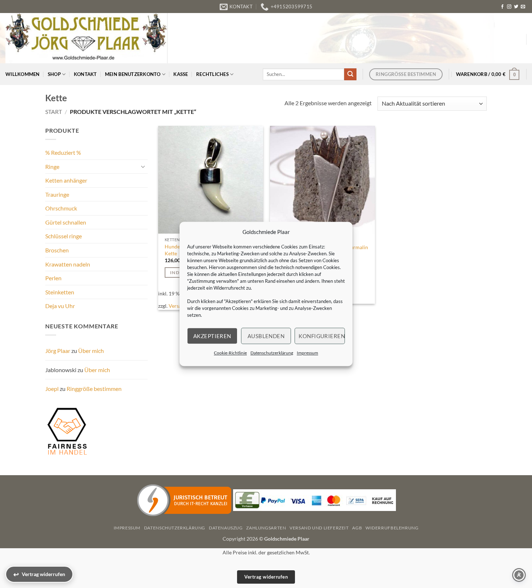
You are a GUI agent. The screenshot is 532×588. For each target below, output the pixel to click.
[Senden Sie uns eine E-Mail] (523, 6)
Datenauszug (226, 528)
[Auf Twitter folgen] (516, 6)
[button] (488, 74)
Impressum (307, 352)
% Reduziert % (63, 152)
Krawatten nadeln (67, 264)
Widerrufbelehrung (392, 528)
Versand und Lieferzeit (319, 528)
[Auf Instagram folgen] (509, 6)
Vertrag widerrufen (266, 577)
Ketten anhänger (66, 180)
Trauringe (57, 194)
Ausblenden (266, 336)
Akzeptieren (212, 336)
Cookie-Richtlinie (230, 352)
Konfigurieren (322, 336)
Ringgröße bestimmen (94, 388)
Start (53, 111)
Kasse (180, 74)
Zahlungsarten (266, 528)
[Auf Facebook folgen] (502, 6)
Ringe (52, 166)
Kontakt (85, 74)
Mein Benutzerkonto (133, 74)
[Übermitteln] (350, 74)
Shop (54, 74)
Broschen (57, 250)
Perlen (53, 277)
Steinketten (59, 292)
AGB (357, 528)
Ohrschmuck (61, 208)
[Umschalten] (143, 166)
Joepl (52, 388)
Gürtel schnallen (65, 222)
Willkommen (22, 74)
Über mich (91, 350)
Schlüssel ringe (63, 236)
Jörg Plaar (57, 350)
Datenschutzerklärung (271, 352)
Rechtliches (212, 74)
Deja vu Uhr (60, 305)
